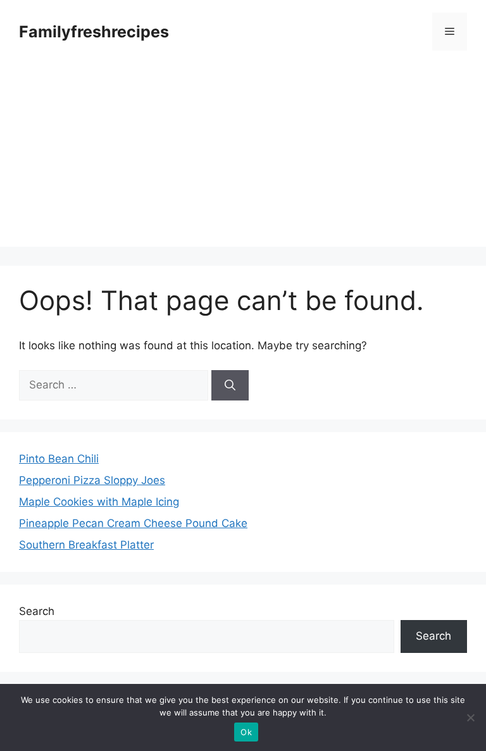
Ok (246, 732)
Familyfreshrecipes (94, 31)
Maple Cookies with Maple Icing (99, 501)
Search (36, 611)
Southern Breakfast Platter (86, 544)
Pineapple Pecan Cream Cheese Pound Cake (133, 523)
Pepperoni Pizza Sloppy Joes (92, 480)
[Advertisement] (243, 158)
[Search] (230, 385)
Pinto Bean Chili (59, 458)
